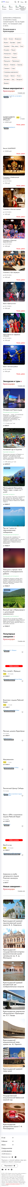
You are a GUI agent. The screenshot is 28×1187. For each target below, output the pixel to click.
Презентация (15, 61)
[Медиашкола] (14, 748)
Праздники (7, 61)
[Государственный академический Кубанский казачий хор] (14, 1084)
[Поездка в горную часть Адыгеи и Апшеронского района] (14, 558)
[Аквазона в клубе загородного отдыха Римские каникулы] (14, 862)
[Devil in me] (14, 833)
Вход (22, 2)
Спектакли (6, 68)
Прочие (6, 64)
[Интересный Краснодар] (14, 398)
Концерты (6, 50)
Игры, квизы (15, 46)
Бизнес (11, 39)
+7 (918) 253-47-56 (7, 1151)
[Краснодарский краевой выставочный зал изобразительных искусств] (14, 971)
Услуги (19, 75)
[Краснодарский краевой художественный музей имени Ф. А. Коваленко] (14, 909)
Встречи (6, 42)
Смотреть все (21, 93)
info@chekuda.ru (6, 1154)
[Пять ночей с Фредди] (14, 659)
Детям (19, 42)
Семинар (19, 64)
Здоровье (6, 46)
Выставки (12, 42)
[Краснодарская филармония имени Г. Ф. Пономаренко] (14, 1113)
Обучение (6, 57)
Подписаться (8, 1165)
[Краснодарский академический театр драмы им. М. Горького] (14, 1028)
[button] (18, 2)
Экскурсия (19, 79)
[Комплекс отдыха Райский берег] (14, 688)
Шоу (13, 79)
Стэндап (6, 75)
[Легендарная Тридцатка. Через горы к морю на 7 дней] (14, 476)
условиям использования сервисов (13, 1183)
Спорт (13, 68)
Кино (21, 46)
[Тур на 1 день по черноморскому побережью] (14, 516)
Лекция (13, 50)
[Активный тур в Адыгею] (14, 438)
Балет (5, 39)
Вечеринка (18, 39)
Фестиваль (7, 79)
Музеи (15, 53)
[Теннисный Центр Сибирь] (14, 777)
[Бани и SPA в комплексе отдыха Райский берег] (14, 803)
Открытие (14, 57)
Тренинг (13, 75)
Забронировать (14, 666)
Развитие (12, 64)
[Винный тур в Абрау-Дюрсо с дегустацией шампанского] (14, 598)
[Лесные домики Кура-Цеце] (14, 719)
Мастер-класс (7, 53)
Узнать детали (20, 124)
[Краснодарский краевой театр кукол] (14, 1057)
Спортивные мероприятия (11, 72)
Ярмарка (6, 83)
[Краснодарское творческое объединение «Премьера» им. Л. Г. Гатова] (14, 1000)
